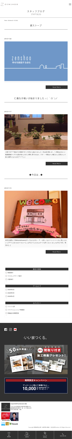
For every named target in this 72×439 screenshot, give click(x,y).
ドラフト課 (11, 306)
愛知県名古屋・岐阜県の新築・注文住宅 (44, 427)
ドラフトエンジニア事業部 (16, 310)
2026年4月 (11, 296)
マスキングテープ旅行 (15, 276)
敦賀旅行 (10, 273)
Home (5, 20)
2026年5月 (11, 293)
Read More (57, 87)
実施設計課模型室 (13, 313)
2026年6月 (11, 290)
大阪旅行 (10, 279)
